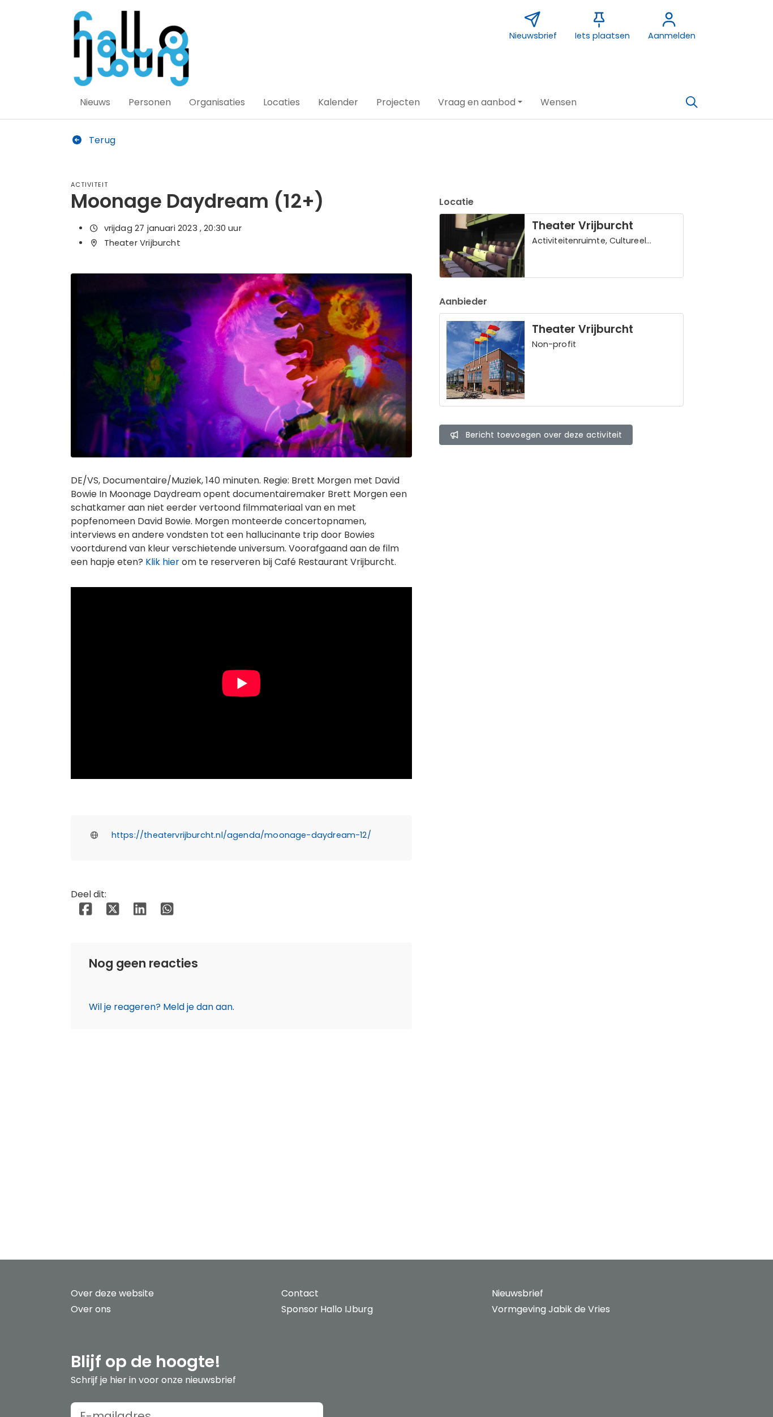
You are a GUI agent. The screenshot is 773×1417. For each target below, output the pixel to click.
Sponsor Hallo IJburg (327, 1309)
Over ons (91, 1309)
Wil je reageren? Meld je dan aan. (161, 1006)
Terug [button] (101, 140)
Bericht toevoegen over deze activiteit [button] (544, 434)
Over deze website (112, 1293)
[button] (95, 102)
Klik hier (162, 561)
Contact (300, 1293)
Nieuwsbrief (517, 1293)
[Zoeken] (691, 102)
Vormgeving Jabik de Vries (551, 1309)
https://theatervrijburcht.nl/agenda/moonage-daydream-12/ (241, 835)
